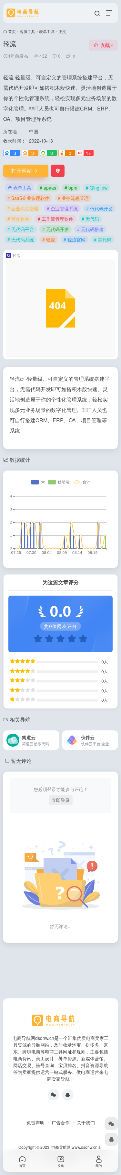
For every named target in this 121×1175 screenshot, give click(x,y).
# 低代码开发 (99, 208)
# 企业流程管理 (22, 208)
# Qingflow (96, 187)
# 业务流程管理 (73, 198)
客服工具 (27, 31)
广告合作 (61, 1122)
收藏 (107, 45)
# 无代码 (90, 218)
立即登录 (61, 800)
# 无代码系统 (20, 239)
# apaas (48, 187)
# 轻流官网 (75, 239)
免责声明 (35, 1122)
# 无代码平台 (20, 229)
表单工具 (47, 31)
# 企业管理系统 (62, 208)
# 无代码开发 (55, 229)
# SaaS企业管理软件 (28, 198)
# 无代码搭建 (90, 229)
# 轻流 (48, 239)
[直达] (53, 735)
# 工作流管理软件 (55, 218)
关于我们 (86, 1122)
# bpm (71, 187)
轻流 (15, 378)
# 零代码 (102, 239)
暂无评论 (21, 760)
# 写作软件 (18, 218)
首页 (12, 31)
